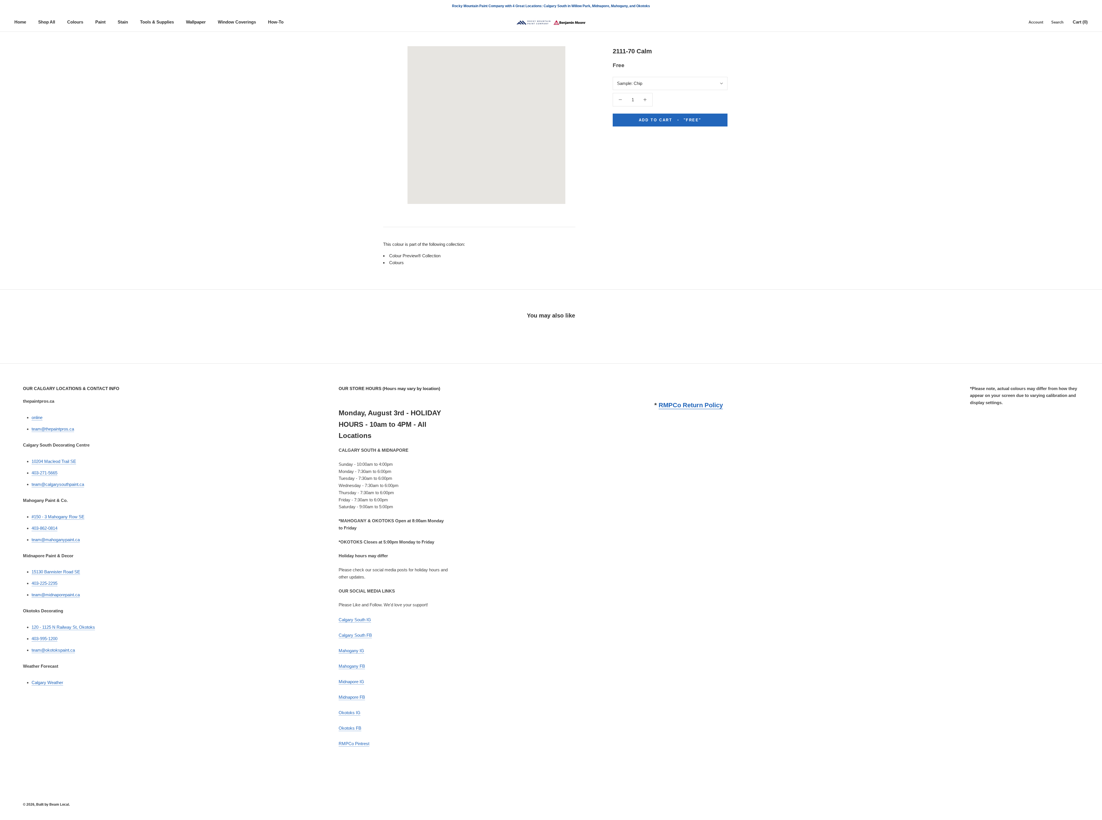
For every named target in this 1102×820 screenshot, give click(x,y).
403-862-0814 (44, 528)
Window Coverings (237, 22)
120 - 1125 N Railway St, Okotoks (63, 627)
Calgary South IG (355, 619)
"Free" (670, 120)
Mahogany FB (352, 666)
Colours (75, 22)
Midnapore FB (352, 697)
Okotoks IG (349, 712)
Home (20, 22)
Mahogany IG (351, 650)
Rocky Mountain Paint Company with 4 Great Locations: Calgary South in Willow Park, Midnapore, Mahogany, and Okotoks (551, 6)
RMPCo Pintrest (354, 743)
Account (1036, 22)
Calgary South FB (355, 635)
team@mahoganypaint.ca (56, 539)
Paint (100, 22)
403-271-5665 (44, 472)
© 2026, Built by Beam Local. (46, 805)
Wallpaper (196, 22)
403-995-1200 (44, 638)
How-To (276, 22)
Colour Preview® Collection (415, 255)
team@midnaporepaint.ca (56, 594)
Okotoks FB (350, 728)
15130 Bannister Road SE (56, 571)
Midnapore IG (351, 681)
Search (1057, 22)
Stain (123, 22)
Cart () (1080, 22)
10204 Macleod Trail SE (54, 461)
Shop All (46, 22)
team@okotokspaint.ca (53, 650)
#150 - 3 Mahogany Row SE (58, 516)
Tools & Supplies (157, 22)
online (37, 417)
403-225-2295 (44, 583)
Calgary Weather (47, 682)
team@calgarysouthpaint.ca (58, 484)
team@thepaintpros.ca (53, 428)
